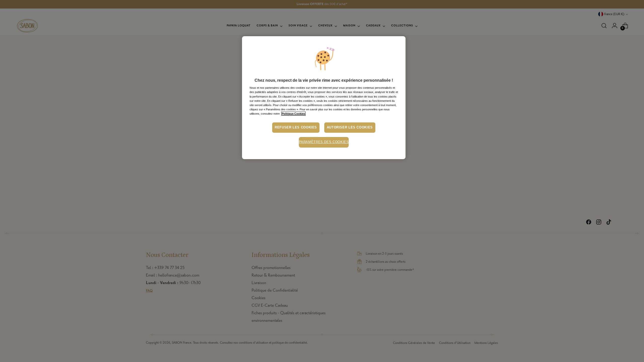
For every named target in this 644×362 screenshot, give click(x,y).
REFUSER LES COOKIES (296, 127)
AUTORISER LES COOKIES (350, 127)
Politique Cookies (293, 113)
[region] (324, 97)
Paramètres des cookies (324, 142)
